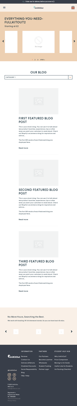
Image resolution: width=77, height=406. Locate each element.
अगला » (42, 60)
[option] (36, 2)
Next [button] (74, 41)
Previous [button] (3, 41)
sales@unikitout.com (14, 388)
